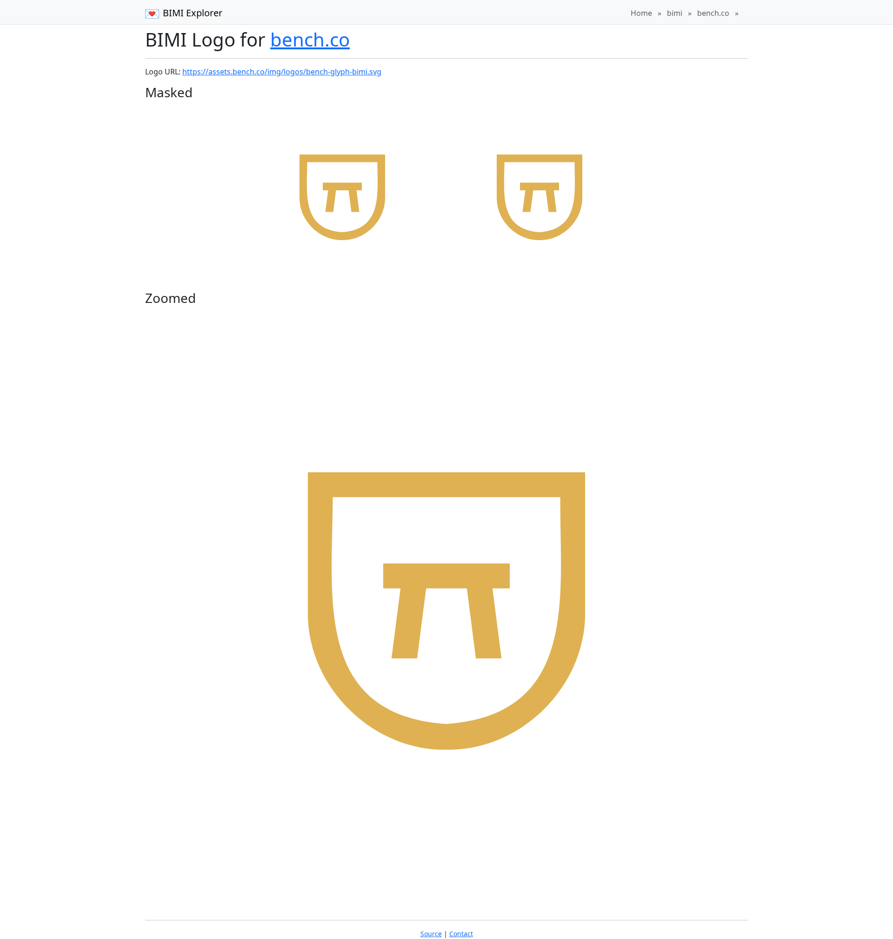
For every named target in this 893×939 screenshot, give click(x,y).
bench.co (713, 13)
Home (641, 13)
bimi (674, 13)
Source (431, 933)
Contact (461, 933)
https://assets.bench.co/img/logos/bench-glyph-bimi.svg (281, 72)
